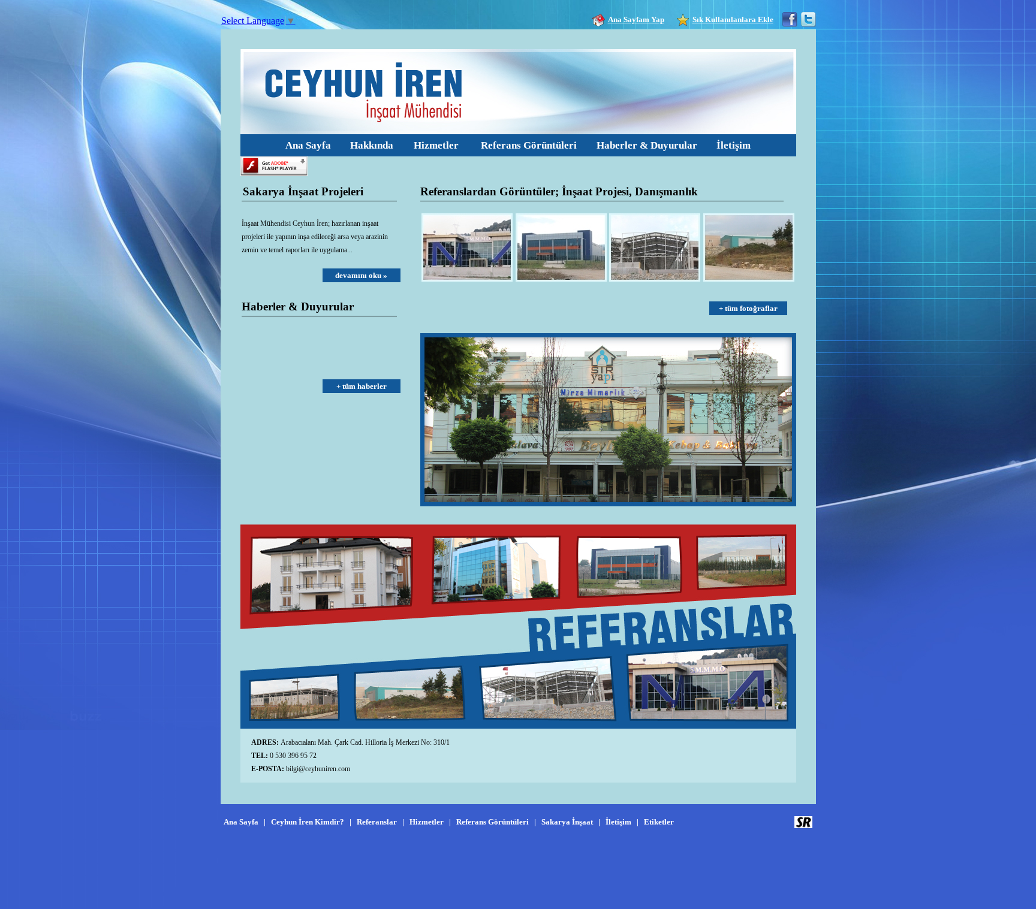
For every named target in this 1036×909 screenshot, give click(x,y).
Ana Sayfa (308, 145)
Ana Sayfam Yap (636, 19)
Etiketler (659, 821)
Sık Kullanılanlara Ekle (732, 19)
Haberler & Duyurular (647, 145)
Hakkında (371, 145)
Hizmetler (436, 145)
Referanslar (377, 821)
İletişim (733, 145)
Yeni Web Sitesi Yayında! (278, 364)
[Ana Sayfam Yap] (600, 19)
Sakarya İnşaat (567, 821)
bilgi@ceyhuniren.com (318, 769)
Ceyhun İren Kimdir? (307, 821)
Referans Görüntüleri (529, 145)
